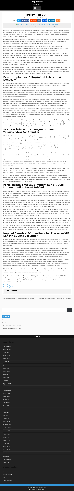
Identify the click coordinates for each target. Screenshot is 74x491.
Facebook (26, 20)
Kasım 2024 (6, 412)
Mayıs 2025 (6, 393)
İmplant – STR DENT (37, 14)
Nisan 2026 (6, 359)
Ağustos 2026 (7, 346)
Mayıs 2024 (6, 431)
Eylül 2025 (6, 381)
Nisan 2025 (6, 396)
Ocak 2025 (6, 406)
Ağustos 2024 (7, 421)
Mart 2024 (6, 437)
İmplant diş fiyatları (8, 287)
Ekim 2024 (6, 415)
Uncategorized (46, 18)
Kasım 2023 (6, 450)
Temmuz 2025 (7, 387)
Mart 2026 (6, 362)
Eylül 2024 (6, 418)
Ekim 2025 (6, 377)
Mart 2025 (6, 399)
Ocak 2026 (6, 368)
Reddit (34, 20)
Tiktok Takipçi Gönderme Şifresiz (11, 326)
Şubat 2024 (6, 440)
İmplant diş (6, 285)
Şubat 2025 (6, 403)
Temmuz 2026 (7, 349)
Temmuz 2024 (7, 425)
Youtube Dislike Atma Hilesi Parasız (12, 328)
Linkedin (52, 20)
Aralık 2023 (6, 446)
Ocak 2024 (6, 443)
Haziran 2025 (7, 390)
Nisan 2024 (6, 434)
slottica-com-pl (7, 474)
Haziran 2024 (7, 428)
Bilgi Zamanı (37, 2)
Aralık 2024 (6, 409)
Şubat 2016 (6, 462)
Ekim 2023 (6, 453)
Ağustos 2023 (7, 459)
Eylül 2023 (6, 456)
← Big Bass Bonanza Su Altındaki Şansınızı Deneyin (18, 299)
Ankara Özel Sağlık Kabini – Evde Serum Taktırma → (55, 299)
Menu (38, 8)
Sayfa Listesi (5, 323)
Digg (45, 20)
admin (27, 18)
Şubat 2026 (6, 365)
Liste (3, 320)
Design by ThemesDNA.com (37, 489)
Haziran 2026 (7, 352)
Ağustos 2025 (7, 384)
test (4, 477)
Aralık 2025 (6, 371)
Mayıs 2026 (6, 355)
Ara (3, 307)
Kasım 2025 (6, 374)
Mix (59, 20)
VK (40, 20)
